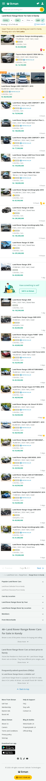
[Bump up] (41, 203)
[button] (39, 24)
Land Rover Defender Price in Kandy (13, 586)
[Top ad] (41, 49)
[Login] (42, 3)
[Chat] (38, 3)
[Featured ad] (43, 49)
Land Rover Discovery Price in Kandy (13, 590)
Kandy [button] (5, 20)
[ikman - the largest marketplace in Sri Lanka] (12, 3)
